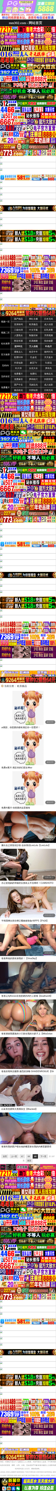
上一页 (14, 1156)
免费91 (33, 374)
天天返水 (48, 357)
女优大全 (33, 368)
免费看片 (18, 374)
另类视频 (48, 335)
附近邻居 (18, 341)
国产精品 (18, 319)
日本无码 (48, 319)
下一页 (43, 1156)
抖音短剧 (18, 363)
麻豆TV (33, 363)
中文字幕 (33, 330)
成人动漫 (48, 324)
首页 (5, 1156)
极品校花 (18, 390)
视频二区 (5, 332)
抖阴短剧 (33, 390)
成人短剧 (48, 385)
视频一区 (5, 321)
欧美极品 (33, 324)
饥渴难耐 (33, 341)
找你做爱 (48, 341)
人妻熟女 (18, 335)
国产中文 (18, 385)
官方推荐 (5, 354)
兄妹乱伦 (33, 385)
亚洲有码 (18, 324)
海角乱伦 (48, 374)
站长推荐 (5, 343)
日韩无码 (48, 390)
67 (22, 1156)
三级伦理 (18, 330)
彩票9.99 (18, 357)
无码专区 (5, 376)
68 (29, 1156)
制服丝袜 (33, 335)
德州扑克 (48, 352)
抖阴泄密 (48, 379)
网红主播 (33, 319)
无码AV (5, 365)
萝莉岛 (48, 368)
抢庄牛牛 (33, 352)
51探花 (48, 363)
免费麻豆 (18, 379)
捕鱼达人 (18, 352)
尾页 (29, 1161)
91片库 (18, 368)
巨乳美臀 (48, 330)
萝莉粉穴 (33, 379)
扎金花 (33, 357)
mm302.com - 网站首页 (25, 23)
